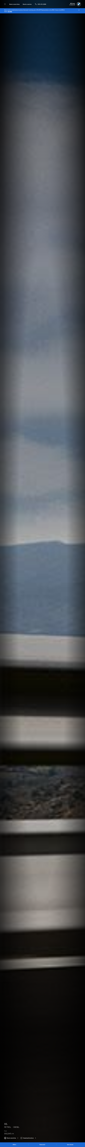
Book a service (27, 4)
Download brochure (28, 1138)
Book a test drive (14, 4)
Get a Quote (70, 1144)
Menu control (5, 4)
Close (79, 10)
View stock (42, 1144)
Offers (14, 1144)
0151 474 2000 (42, 4)
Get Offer (10, 11)
